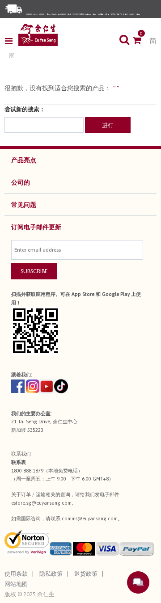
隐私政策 (51, 573)
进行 (108, 125)
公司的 (20, 182)
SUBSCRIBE (34, 271)
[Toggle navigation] (11, 41)
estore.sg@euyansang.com (41, 503)
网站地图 (16, 584)
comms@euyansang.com (90, 518)
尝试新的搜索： (24, 109)
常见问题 (23, 204)
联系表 (18, 462)
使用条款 (16, 573)
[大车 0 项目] (141, 41)
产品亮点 (23, 160)
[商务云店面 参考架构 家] (38, 35)
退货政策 (85, 573)
